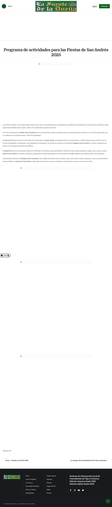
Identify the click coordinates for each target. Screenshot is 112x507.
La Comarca (29, 483)
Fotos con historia (31, 490)
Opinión (49, 493)
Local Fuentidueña (31, 479)
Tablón (48, 490)
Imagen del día (51, 486)
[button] (94, 6)
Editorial (49, 483)
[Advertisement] (56, 26)
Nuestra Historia (51, 476)
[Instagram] (75, 490)
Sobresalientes (30, 493)
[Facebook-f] (71, 490)
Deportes (49, 479)
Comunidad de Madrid (32, 486)
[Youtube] (79, 490)
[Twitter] (83, 490)
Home (27, 476)
